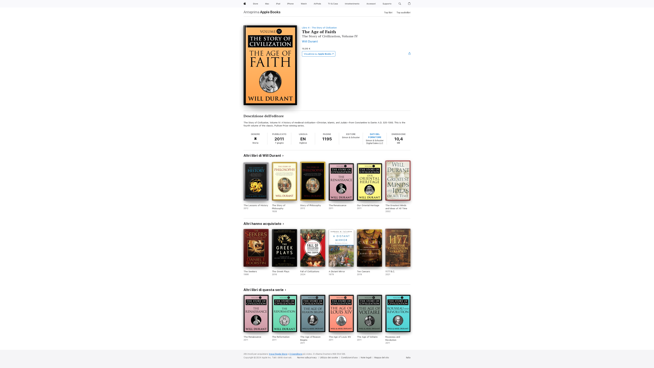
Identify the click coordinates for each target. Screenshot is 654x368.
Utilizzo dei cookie (329, 357)
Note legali (366, 357)
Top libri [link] (388, 12)
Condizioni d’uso (349, 357)
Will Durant (310, 41)
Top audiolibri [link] (403, 12)
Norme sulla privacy (307, 357)
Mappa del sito (381, 357)
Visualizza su (317, 54)
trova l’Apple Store (278, 354)
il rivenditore (296, 354)
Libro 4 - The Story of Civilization (319, 27)
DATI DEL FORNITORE (374, 136)
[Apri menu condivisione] (409, 54)
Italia (408, 357)
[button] (399, 3)
